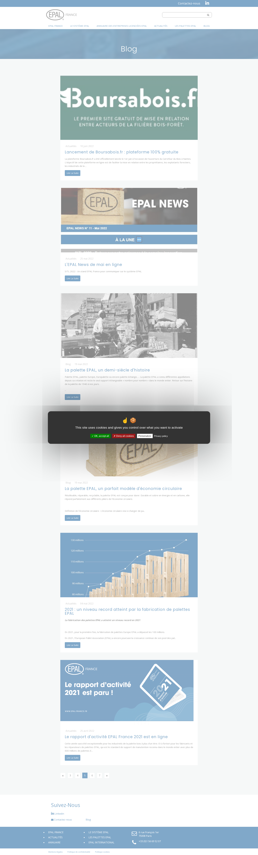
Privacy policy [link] (161, 436)
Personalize (144, 436)
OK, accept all (101, 436)
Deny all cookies (125, 436)
